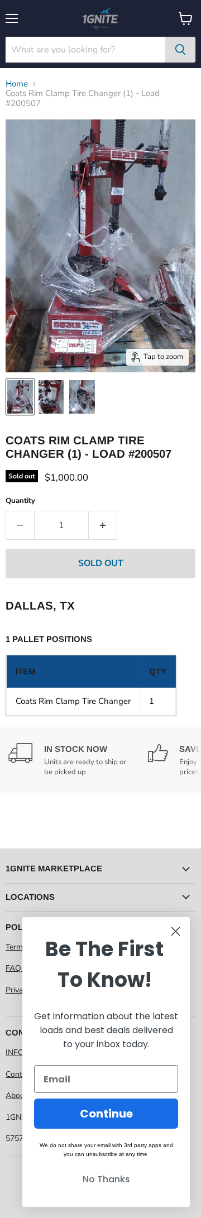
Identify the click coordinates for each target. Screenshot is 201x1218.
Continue (106, 1113)
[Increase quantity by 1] (103, 525)
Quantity (20, 501)
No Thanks (106, 1179)
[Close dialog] (175, 931)
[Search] (180, 50)
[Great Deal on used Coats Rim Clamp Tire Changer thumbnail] (20, 397)
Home (17, 84)
